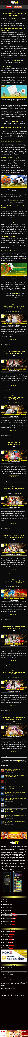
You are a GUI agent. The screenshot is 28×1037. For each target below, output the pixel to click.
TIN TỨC (14, 304)
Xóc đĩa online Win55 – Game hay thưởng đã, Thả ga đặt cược (14, 398)
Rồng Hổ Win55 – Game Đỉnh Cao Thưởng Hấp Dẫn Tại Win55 (14, 582)
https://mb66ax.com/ (10, 988)
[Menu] (2, 2)
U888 (5, 854)
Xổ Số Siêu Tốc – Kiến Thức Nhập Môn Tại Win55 (14, 489)
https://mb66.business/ (7, 987)
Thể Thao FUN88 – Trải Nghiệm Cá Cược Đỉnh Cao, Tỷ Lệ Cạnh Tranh (16, 776)
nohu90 (23, 994)
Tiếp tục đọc (14, 339)
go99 (2, 995)
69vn (11, 857)
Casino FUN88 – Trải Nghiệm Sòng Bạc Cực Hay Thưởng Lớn (15, 799)
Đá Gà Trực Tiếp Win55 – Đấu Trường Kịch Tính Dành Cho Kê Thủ (14, 352)
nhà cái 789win (10, 995)
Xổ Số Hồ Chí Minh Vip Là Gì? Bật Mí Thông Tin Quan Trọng (14, 307)
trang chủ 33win (17, 994)
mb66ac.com (10, 854)
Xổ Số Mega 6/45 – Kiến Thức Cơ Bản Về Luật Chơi (14, 673)
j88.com (25, 995)
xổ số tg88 (10, 994)
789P (5, 857)
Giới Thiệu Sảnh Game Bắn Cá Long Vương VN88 (15, 804)
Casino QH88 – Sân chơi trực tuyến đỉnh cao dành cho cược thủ (15, 787)
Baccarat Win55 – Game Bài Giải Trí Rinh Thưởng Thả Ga (14, 627)
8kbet (8, 857)
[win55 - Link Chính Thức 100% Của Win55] (15, 2)
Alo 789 (20, 995)
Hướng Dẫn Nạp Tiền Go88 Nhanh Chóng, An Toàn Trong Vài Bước (15, 816)
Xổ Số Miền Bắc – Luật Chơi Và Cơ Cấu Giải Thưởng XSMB (14, 443)
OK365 (2, 854)
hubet (8, 858)
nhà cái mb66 (23, 854)
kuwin (18, 865)
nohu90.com (4, 994)
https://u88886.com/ (21, 860)
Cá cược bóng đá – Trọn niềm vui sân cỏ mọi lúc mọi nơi (15, 822)
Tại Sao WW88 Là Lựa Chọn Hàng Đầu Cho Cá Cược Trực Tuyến (16, 810)
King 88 (16, 995)
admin (21, 311)
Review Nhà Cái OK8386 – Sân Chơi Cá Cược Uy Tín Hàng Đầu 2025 (15, 770)
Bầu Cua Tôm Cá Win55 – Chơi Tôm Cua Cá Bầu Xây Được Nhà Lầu (14, 536)
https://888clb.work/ (12, 865)
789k (5, 995)
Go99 (2, 865)
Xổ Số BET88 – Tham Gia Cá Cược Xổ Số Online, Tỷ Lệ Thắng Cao (15, 793)
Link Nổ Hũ (3, 866)
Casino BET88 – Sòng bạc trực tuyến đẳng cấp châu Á (15, 781)
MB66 (16, 866)
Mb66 (2, 988)
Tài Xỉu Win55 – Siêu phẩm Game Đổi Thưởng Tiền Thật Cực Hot (14, 718)
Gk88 (6, 869)
